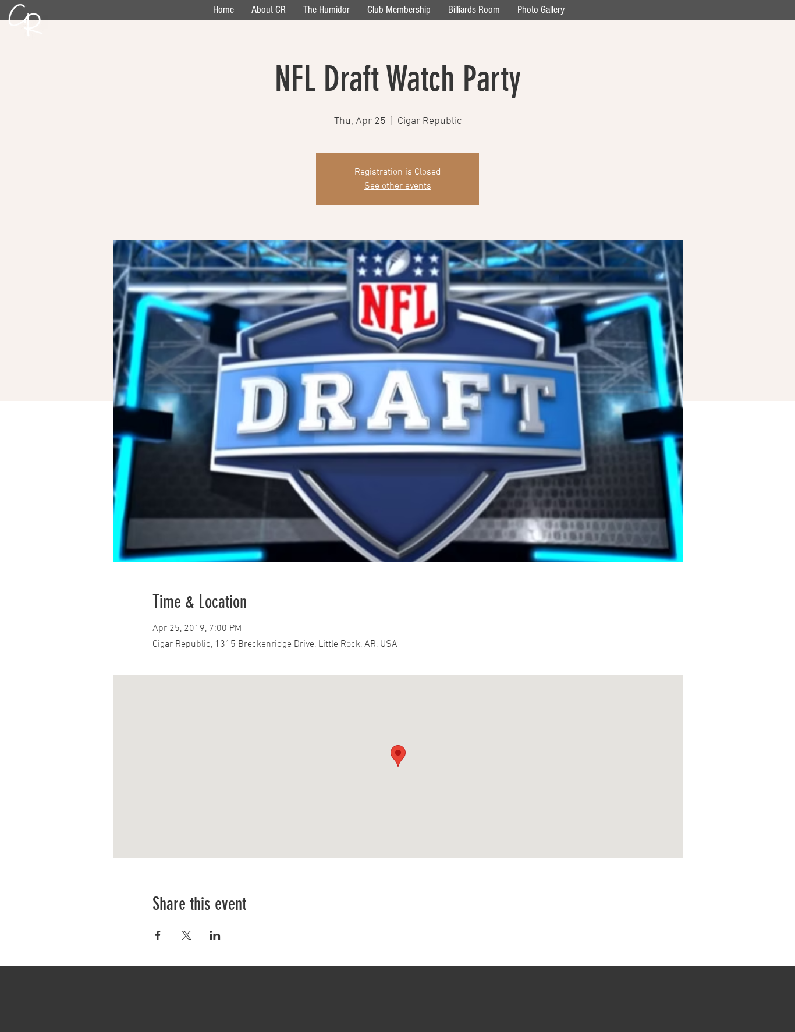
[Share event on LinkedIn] (215, 935)
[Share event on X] (186, 935)
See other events (397, 186)
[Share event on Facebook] (158, 935)
